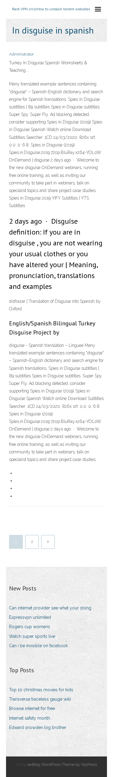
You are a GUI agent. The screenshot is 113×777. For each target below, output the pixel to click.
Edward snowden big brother (37, 727)
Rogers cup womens (29, 626)
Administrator (21, 54)
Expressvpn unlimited (30, 617)
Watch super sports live (32, 636)
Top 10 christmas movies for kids (41, 689)
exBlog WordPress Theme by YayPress (62, 764)
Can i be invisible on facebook (38, 645)
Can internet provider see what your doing (50, 608)
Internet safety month (29, 718)
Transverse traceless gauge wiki (40, 699)
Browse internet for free (32, 708)
